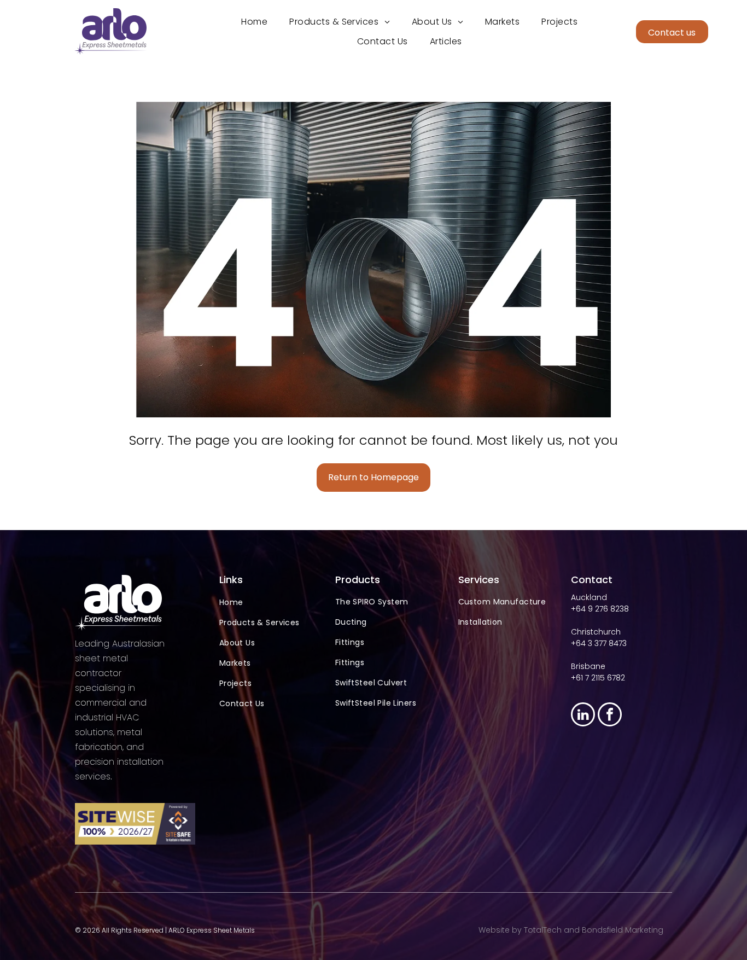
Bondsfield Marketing (622, 929)
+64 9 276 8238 (600, 608)
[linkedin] (583, 715)
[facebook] (610, 715)
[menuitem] (254, 21)
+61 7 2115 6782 (598, 677)
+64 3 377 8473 (599, 643)
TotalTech (543, 929)
